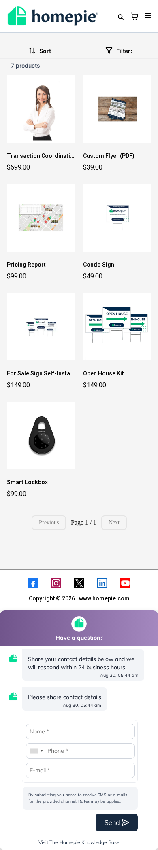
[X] (79, 583)
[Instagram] (56, 583)
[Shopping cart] (134, 16)
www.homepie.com (104, 598)
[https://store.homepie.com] (52, 16)
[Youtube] (125, 583)
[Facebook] (33, 583)
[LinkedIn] (102, 583)
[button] (147, 16)
